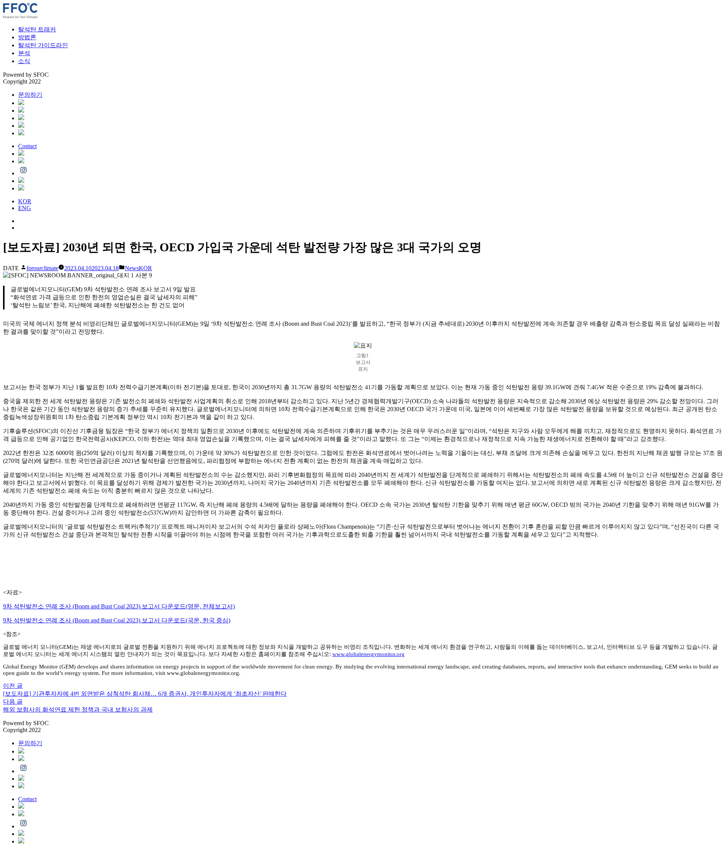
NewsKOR (138, 268)
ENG (24, 208)
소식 (24, 61)
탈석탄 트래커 (37, 29)
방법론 (27, 37)
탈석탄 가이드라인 (43, 45)
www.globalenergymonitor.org (368, 654)
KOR (24, 201)
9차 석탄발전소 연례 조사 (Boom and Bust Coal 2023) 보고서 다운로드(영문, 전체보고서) (119, 606)
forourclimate (42, 268)
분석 (24, 53)
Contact (27, 146)
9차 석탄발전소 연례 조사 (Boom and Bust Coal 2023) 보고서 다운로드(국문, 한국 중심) (116, 620)
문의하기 (30, 94)
